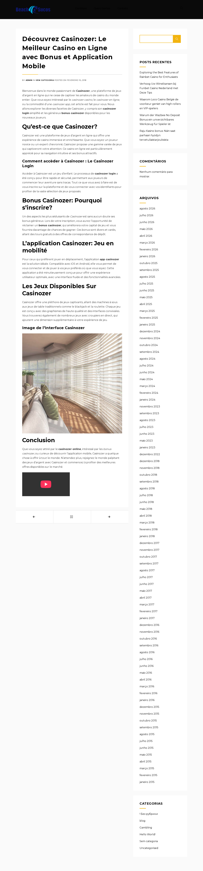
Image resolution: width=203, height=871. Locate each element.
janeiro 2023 (147, 447)
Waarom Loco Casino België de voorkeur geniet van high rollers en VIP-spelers (160, 104)
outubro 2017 (148, 556)
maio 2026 (146, 229)
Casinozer (28, 135)
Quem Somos (102, 8)
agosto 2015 (147, 734)
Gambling (146, 827)
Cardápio (81, 8)
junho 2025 (147, 290)
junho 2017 (147, 584)
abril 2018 (146, 515)
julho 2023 (146, 427)
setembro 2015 (149, 727)
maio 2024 (146, 379)
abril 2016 (145, 679)
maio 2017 (146, 590)
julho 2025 (146, 283)
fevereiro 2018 (149, 529)
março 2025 (147, 310)
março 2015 (147, 768)
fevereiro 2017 (148, 611)
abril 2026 (146, 235)
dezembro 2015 (149, 706)
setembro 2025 (149, 269)
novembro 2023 (150, 406)
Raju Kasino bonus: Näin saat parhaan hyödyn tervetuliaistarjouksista (157, 135)
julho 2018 (146, 495)
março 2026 (147, 242)
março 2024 (147, 386)
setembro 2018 (149, 481)
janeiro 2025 (147, 324)
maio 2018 (146, 508)
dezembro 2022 (150, 454)
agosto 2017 (147, 570)
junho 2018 (147, 502)
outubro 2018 (148, 474)
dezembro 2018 (150, 461)
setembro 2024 (149, 351)
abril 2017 (146, 597)
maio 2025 (146, 297)
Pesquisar (177, 39)
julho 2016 (146, 659)
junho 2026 (147, 222)
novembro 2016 (149, 631)
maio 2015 (146, 754)
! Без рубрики (149, 813)
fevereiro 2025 (149, 317)
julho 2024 (146, 365)
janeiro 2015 (147, 782)
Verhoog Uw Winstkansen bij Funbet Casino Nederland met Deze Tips (159, 88)
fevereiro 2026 (149, 249)
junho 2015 (147, 747)
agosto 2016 (147, 652)
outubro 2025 (148, 263)
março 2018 (147, 522)
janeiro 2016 (147, 700)
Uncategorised (149, 848)
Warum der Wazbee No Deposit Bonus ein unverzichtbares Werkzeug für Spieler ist (160, 120)
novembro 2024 (150, 338)
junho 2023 (147, 433)
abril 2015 (145, 761)
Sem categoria (45, 80)
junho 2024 (147, 372)
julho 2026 (146, 215)
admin (29, 80)
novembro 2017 (149, 549)
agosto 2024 (147, 358)
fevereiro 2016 (148, 693)
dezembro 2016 (149, 624)
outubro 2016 (148, 638)
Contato (122, 8)
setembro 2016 (149, 645)
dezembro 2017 (149, 543)
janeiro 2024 (147, 399)
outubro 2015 (148, 720)
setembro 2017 (149, 563)
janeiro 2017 (147, 618)
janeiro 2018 (147, 536)
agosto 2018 (147, 488)
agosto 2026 (147, 208)
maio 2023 (146, 440)
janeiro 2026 (147, 256)
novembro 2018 (150, 467)
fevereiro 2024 (149, 392)
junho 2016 (147, 665)
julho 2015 (146, 741)
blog (142, 820)
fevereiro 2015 (148, 775)
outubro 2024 (149, 345)
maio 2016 (146, 672)
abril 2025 (146, 304)
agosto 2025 (147, 276)
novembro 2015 (149, 713)
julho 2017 (146, 577)
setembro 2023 (149, 413)
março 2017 (147, 604)
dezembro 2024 (150, 331)
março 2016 (147, 686)
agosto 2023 (147, 420)
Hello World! (147, 834)
